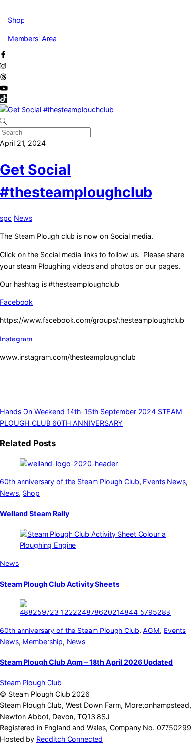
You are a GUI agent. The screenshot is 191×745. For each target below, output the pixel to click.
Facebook (16, 302)
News (23, 218)
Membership (43, 641)
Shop (16, 20)
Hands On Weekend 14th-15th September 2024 (78, 411)
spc (6, 218)
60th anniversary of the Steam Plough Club (69, 481)
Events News (164, 481)
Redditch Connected (69, 739)
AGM (151, 630)
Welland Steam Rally (34, 513)
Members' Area (32, 38)
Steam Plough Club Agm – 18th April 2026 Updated (86, 662)
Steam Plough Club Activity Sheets (59, 584)
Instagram (16, 339)
